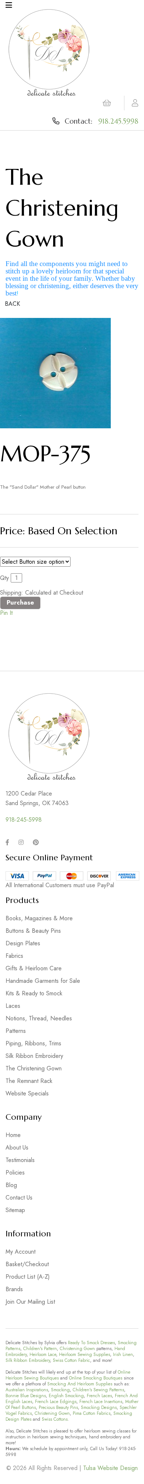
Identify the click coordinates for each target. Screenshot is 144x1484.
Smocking (60, 1389)
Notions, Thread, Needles (39, 1018)
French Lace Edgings (55, 1401)
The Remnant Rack (29, 1081)
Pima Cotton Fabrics (91, 1413)
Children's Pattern (40, 1348)
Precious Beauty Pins (58, 1407)
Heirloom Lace (43, 1354)
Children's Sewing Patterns (98, 1389)
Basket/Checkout (27, 1264)
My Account (20, 1251)
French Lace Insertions (100, 1401)
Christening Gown (77, 1348)
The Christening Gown (34, 1068)
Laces (13, 1006)
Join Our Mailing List (30, 1301)
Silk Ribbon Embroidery (34, 1056)
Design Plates (23, 943)
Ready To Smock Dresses (91, 1342)
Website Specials (27, 1093)
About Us (17, 1147)
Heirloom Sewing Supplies (84, 1354)
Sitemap (15, 1210)
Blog (11, 1185)
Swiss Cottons (55, 1419)
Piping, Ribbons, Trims (33, 1043)
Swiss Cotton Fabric (71, 1360)
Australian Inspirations (27, 1389)
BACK (12, 304)
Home (13, 1135)
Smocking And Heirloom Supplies (79, 1384)
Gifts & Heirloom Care (34, 968)
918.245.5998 (118, 121)
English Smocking (66, 1395)
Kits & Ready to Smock (34, 993)
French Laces (99, 1395)
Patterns (16, 1031)
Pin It (6, 613)
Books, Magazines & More (39, 918)
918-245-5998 (24, 819)
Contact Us (19, 1197)
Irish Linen (123, 1354)
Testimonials (20, 1160)
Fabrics (14, 956)
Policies (15, 1172)
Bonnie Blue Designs (26, 1395)
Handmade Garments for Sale (43, 981)
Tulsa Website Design (110, 1468)
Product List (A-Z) (28, 1276)
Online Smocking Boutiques (95, 1378)
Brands (14, 1289)
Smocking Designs (99, 1407)
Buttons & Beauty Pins (33, 931)
